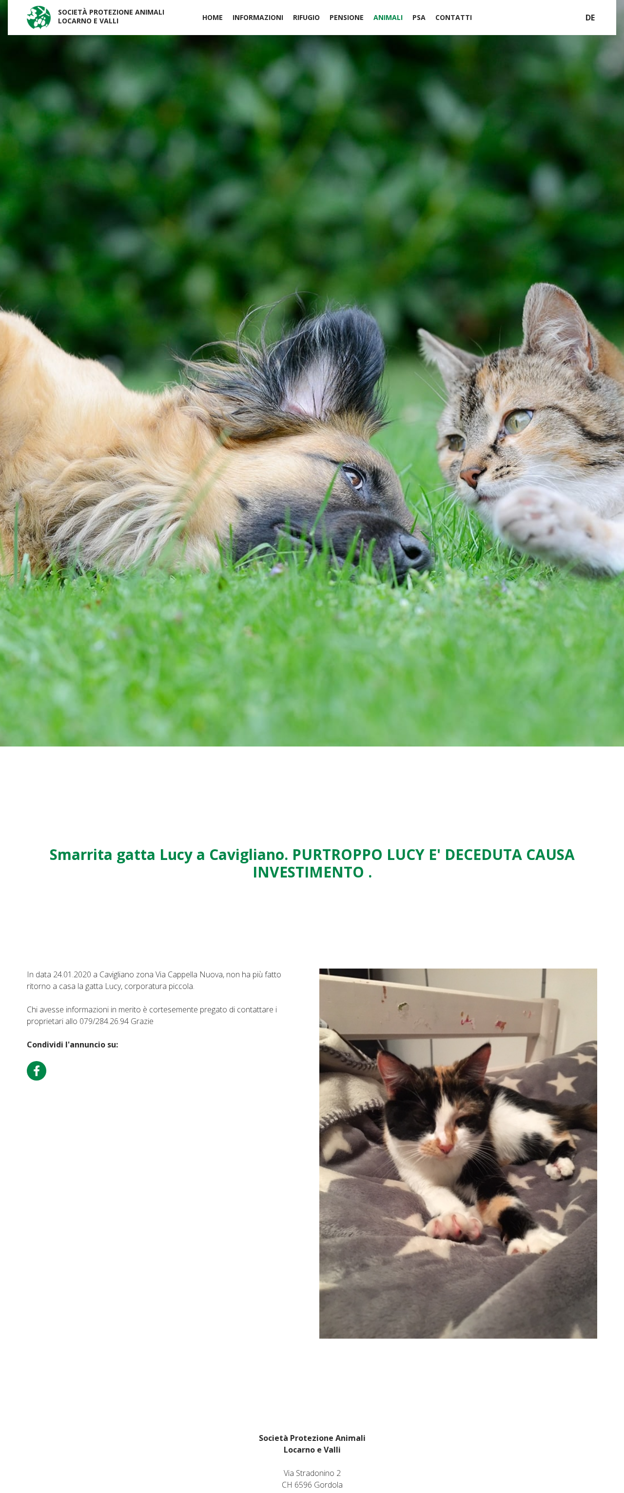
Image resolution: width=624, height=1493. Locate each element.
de (590, 17)
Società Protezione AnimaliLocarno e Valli (111, 16)
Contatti (453, 17)
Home (212, 17)
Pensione (347, 17)
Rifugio (306, 17)
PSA (419, 17)
